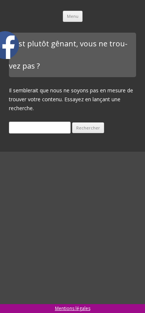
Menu (72, 16)
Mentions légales (72, 308)
